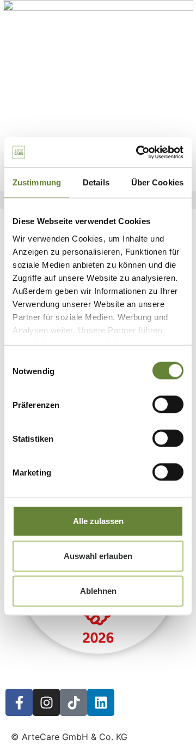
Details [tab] (96, 182)
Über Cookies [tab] (157, 182)
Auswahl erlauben (98, 556)
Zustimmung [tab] (37, 182)
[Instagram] (46, 702)
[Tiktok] (73, 702)
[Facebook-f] (19, 702)
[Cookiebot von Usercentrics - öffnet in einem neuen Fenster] (138, 152)
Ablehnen (98, 590)
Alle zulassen (98, 521)
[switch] (167, 404)
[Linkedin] (100, 702)
